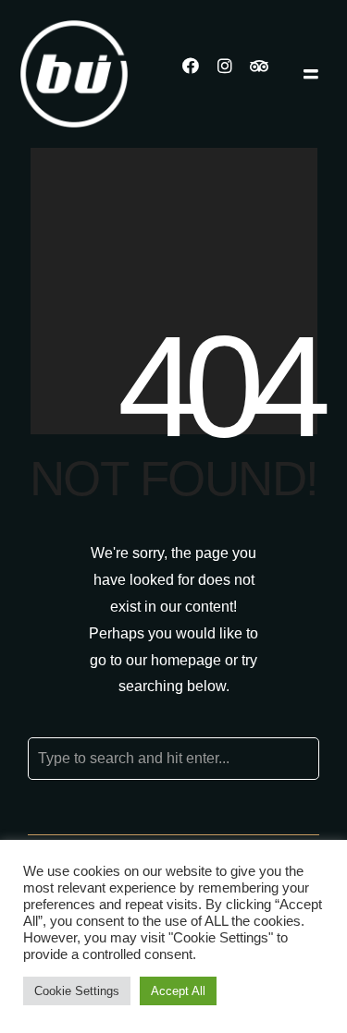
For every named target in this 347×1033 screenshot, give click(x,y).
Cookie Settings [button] (76, 991)
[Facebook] (199, 74)
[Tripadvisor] (267, 74)
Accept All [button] (178, 991)
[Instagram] (233, 74)
